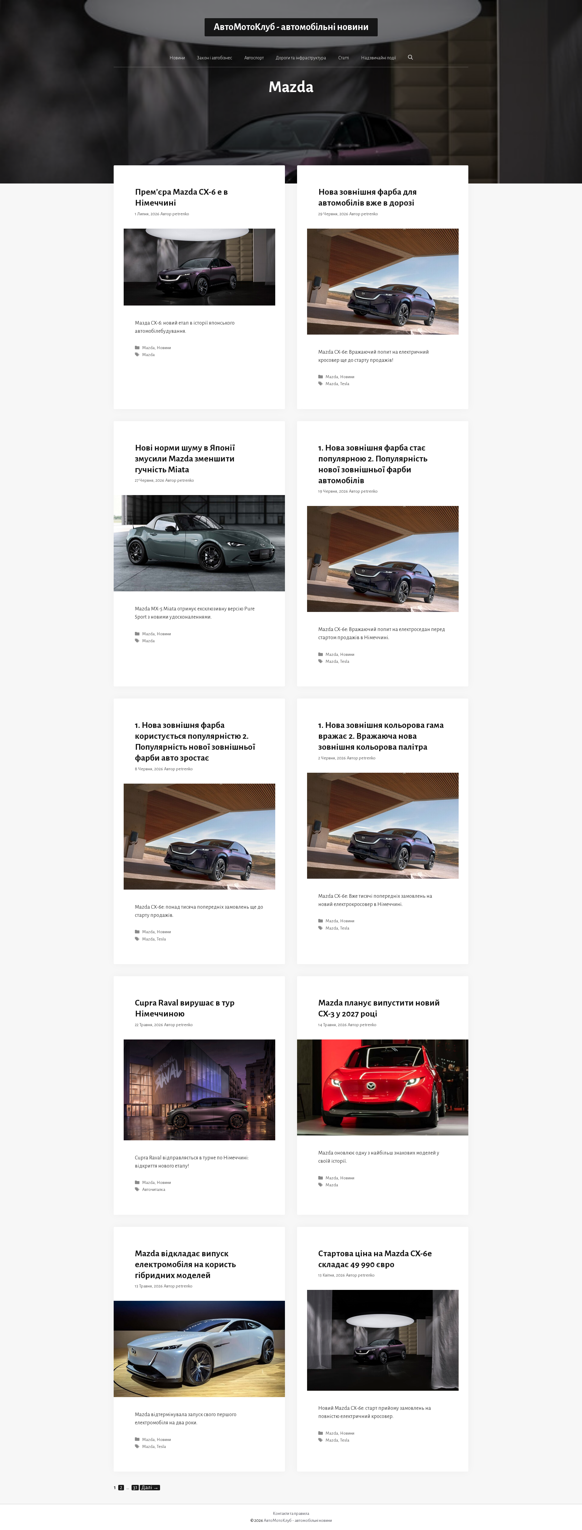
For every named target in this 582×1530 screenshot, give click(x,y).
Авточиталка (153, 1190)
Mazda (148, 347)
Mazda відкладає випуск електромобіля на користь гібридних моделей (185, 1264)
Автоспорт (254, 57)
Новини (177, 57)
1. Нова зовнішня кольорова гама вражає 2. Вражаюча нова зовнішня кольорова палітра (381, 736)
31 (136, 1487)
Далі (150, 1487)
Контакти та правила (291, 1513)
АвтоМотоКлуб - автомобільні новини (291, 27)
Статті (343, 57)
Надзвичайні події (378, 57)
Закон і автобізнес (214, 57)
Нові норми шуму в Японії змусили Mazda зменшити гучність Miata (185, 458)
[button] (410, 57)
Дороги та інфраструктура (301, 57)
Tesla (344, 384)
